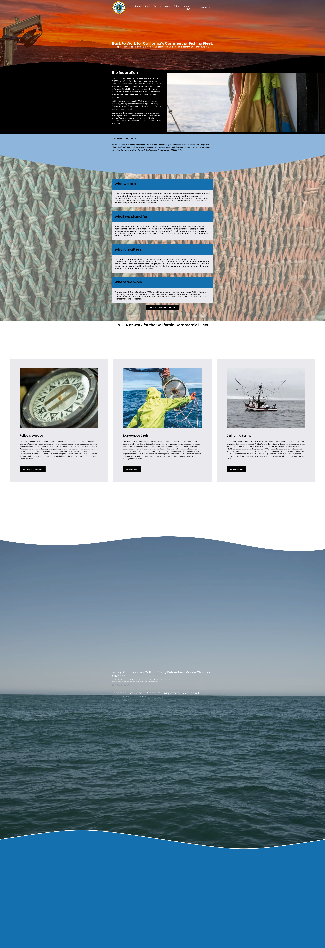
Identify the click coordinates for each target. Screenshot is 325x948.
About (147, 6)
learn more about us (162, 307)
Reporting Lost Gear (127, 693)
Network (186, 6)
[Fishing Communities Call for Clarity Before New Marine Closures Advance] (162, 668)
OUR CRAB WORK (132, 469)
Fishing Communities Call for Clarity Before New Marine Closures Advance (161, 674)
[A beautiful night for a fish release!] (173, 689)
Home (138, 6)
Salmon (157, 6)
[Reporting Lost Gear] (129, 689)
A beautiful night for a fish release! (173, 693)
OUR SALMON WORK (236, 469)
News (188, 9)
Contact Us (205, 7)
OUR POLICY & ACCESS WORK (33, 469)
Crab (167, 6)
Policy (176, 6)
